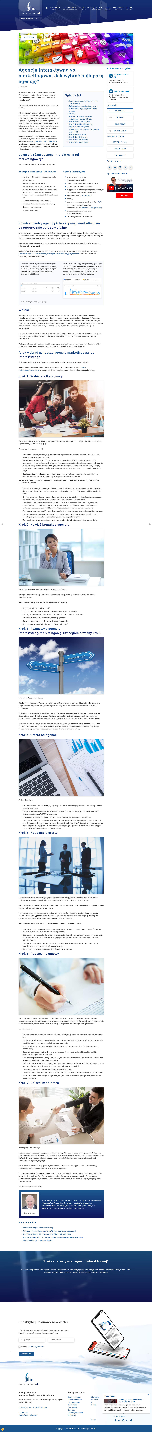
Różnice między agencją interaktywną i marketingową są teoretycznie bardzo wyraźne (83, 108)
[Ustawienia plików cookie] (3, 1429)
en (39, 19)
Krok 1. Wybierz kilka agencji (79, 122)
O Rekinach (95, 1397)
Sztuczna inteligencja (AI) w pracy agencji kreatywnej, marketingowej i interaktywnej (53, 1237)
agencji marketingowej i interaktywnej (43, 141)
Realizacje (94, 1400)
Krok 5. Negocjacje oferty (78, 137)
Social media (72, 1405)
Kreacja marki (72, 1407)
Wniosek (72, 114)
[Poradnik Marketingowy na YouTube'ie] (115, 167)
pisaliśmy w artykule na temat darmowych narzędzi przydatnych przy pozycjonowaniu (49, 254)
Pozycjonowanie (74, 1402)
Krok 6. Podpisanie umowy (78, 140)
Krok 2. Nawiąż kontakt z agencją (81, 124)
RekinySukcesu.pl (72, 1429)
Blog (92, 1402)
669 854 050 (23, 1413)
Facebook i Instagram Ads (91, 208)
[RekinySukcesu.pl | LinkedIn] (125, 167)
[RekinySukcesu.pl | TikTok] (130, 167)
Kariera (93, 1420)
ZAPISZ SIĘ (26, 1354)
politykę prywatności (36, 1347)
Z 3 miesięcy (120, 149)
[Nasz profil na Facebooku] (109, 167)
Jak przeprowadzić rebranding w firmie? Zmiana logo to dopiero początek (49, 1231)
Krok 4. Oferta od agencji (78, 134)
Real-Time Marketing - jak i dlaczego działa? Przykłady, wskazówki (47, 1234)
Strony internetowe (74, 1397)
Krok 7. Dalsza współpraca (78, 142)
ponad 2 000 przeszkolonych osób (90, 1278)
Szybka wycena (119, 1416)
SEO (99, 202)
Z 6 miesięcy (120, 156)
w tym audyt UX (85, 196)
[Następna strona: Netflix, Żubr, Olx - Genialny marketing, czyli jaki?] (149, 524)
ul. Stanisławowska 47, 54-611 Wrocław (33, 1407)
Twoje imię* (25, 1340)
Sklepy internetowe (75, 1400)
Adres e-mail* (56, 1340)
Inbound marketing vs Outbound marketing (38, 1228)
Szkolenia (71, 1410)
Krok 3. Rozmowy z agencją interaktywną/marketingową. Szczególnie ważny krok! (84, 129)
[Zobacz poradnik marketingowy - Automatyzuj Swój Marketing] (120, 184)
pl (37, 19)
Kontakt (93, 1405)
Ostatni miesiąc (120, 142)
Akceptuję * (32, 1347)
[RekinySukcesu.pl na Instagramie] (120, 167)
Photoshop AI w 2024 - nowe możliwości (37, 1241)
